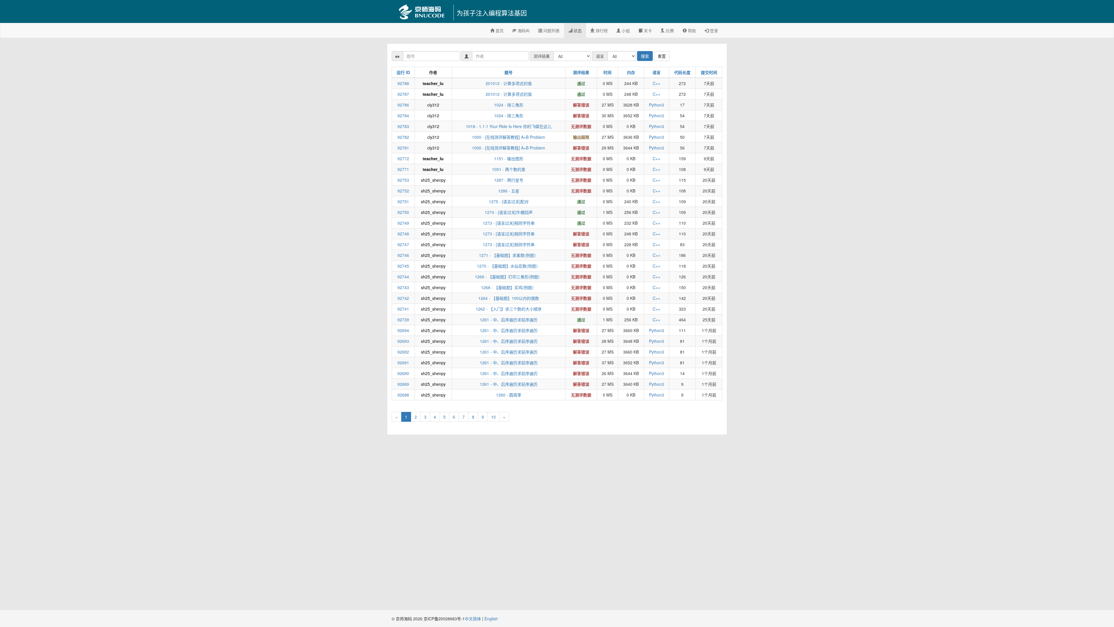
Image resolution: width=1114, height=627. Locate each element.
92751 (403, 201)
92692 (403, 352)
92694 (403, 330)
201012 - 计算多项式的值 (509, 83)
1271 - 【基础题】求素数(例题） (508, 255)
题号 (508, 72)
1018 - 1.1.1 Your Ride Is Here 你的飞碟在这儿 (508, 126)
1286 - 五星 (508, 191)
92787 (403, 94)
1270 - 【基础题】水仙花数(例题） (508, 266)
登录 (713, 30)
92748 (403, 234)
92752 (403, 191)
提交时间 (709, 72)
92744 (403, 277)
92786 (403, 105)
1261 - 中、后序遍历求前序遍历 (509, 319)
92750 (403, 212)
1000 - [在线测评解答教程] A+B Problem (508, 137)
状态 (577, 30)
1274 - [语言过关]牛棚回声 (509, 212)
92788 (403, 83)
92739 (403, 319)
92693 (403, 341)
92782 (403, 137)
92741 (403, 309)
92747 (403, 244)
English (491, 618)
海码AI (522, 30)
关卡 (647, 30)
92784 (403, 115)
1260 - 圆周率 (508, 395)
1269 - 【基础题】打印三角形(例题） (508, 277)
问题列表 (551, 30)
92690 (403, 373)
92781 (403, 148)
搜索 (645, 56)
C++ (656, 83)
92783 (403, 126)
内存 (631, 72)
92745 (403, 266)
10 (493, 417)
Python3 (656, 105)
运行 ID (403, 72)
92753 (403, 180)
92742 (403, 298)
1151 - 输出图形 (508, 158)
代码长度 (682, 72)
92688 (403, 395)
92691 (403, 362)
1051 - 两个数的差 (508, 169)
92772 (403, 158)
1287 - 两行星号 (508, 180)
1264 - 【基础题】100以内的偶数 (508, 298)
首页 (499, 30)
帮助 (691, 30)
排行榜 (601, 30)
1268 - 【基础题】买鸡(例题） (508, 287)
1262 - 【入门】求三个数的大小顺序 (509, 309)
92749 (403, 223)
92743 (403, 287)
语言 (656, 72)
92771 (403, 169)
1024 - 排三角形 (508, 105)
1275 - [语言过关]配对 (509, 201)
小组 (625, 30)
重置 (662, 56)
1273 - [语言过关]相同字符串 (509, 223)
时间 (607, 72)
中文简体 (473, 618)
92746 (403, 255)
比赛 (669, 30)
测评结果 (581, 72)
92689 (403, 384)
